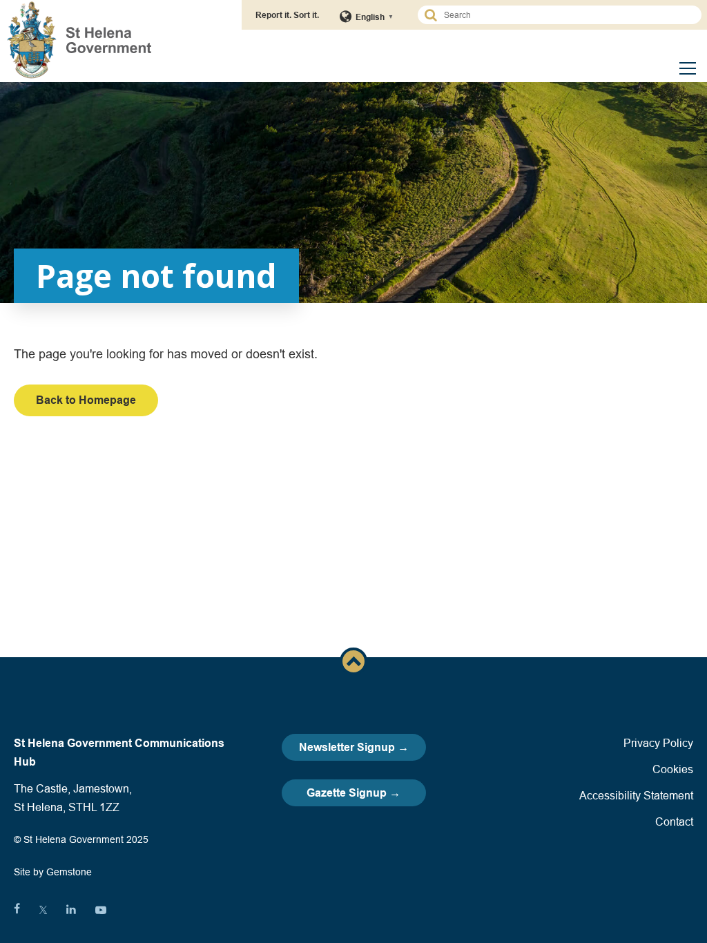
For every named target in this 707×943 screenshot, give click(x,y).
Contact (674, 821)
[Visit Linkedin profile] (71, 909)
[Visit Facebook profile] (17, 909)
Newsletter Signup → (354, 747)
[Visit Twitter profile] (43, 909)
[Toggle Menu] (687, 68)
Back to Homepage (86, 400)
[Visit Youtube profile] (100, 909)
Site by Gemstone (53, 871)
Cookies (672, 769)
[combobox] (566, 15)
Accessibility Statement (636, 795)
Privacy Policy (658, 743)
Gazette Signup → (353, 792)
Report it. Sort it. (287, 15)
